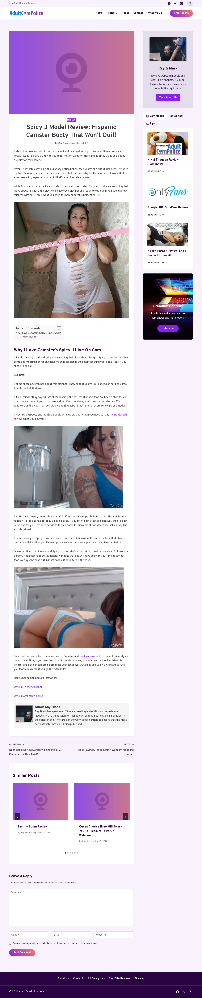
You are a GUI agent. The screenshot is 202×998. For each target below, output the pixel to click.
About (125, 13)
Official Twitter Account (28, 687)
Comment (17, 892)
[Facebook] (169, 3)
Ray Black (63, 143)
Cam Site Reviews (119, 978)
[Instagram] (181, 3)
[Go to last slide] (17, 816)
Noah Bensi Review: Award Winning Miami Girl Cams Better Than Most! (36, 749)
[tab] (65, 853)
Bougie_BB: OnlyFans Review (167, 208)
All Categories (96, 978)
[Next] (125, 816)
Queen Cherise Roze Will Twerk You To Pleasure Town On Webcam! (100, 831)
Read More (155, 171)
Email (57, 935)
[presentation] (40, 801)
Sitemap (139, 978)
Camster (71, 401)
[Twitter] (175, 3)
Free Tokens (181, 13)
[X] (183, 991)
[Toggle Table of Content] (57, 328)
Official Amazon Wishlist (28, 696)
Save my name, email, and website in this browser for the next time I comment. (55, 943)
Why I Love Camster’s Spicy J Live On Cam (38, 333)
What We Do (155, 13)
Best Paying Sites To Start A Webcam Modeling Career (106, 749)
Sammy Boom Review (32, 827)
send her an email (89, 656)
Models (71, 120)
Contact (138, 13)
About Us (63, 978)
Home (99, 13)
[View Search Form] (190, 3)
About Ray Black (30, 337)
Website (101, 935)
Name (15, 935)
